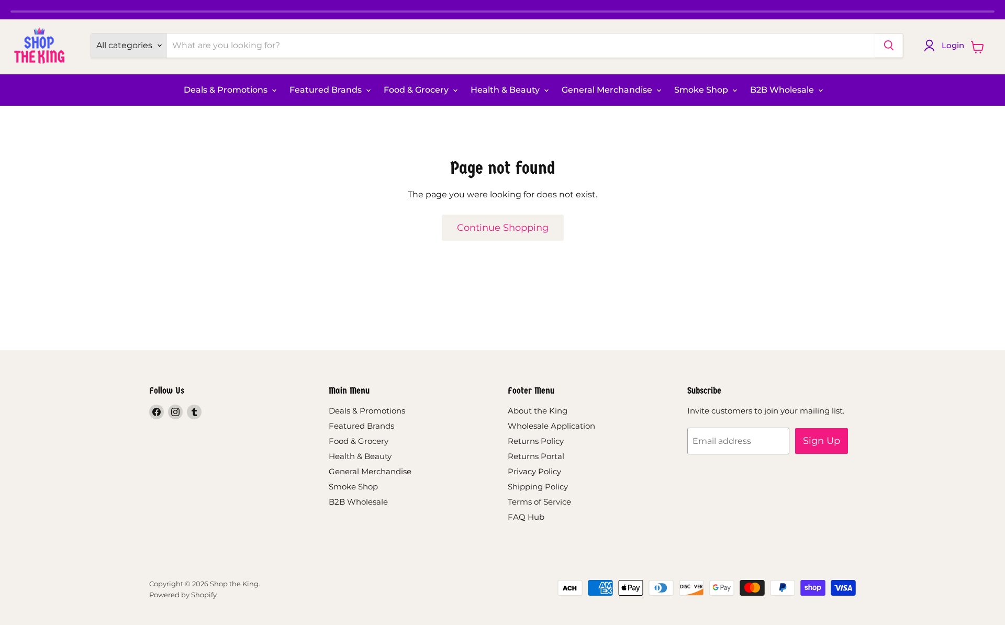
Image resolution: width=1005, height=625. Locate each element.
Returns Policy (536, 441)
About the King (537, 411)
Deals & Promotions (227, 90)
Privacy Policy (534, 471)
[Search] (889, 46)
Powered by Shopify (183, 594)
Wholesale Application (551, 426)
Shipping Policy (538, 487)
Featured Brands (326, 90)
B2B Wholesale (783, 90)
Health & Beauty (506, 90)
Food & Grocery (417, 90)
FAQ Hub (526, 517)
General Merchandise (608, 90)
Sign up (821, 441)
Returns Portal (536, 456)
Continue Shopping (503, 227)
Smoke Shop (702, 90)
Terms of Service (539, 502)
